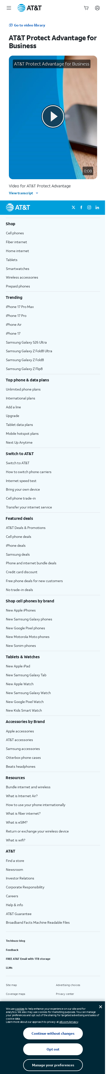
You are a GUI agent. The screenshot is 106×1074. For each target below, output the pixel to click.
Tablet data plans (19, 424)
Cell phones (15, 233)
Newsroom (14, 869)
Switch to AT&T (17, 462)
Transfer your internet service (29, 507)
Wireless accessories (22, 277)
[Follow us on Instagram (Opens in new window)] (89, 208)
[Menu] (9, 8)
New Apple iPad (18, 666)
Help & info (14, 904)
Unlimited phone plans (23, 389)
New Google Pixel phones (25, 628)
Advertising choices (68, 985)
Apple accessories (20, 731)
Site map (11, 985)
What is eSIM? (16, 822)
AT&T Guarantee (19, 913)
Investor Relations (20, 878)
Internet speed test (21, 480)
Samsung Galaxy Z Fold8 (25, 359)
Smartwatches (17, 268)
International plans (20, 398)
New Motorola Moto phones (28, 636)
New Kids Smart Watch (24, 710)
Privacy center (65, 994)
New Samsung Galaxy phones (29, 619)
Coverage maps (15, 994)
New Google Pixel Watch (25, 701)
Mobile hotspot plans (22, 433)
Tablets (12, 259)
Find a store (15, 860)
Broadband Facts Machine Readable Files (38, 922)
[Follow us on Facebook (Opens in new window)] (81, 208)
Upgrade (12, 415)
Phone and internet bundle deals (31, 563)
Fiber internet (16, 242)
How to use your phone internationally (35, 804)
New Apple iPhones (21, 610)
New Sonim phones (21, 645)
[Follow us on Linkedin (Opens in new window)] (97, 208)
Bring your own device (23, 489)
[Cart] (86, 7)
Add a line (13, 407)
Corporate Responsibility (25, 887)
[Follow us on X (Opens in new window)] (73, 208)
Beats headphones (20, 766)
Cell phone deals (18, 536)
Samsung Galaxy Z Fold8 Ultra (29, 351)
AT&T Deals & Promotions (26, 527)
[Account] (97, 8)
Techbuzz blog (15, 940)
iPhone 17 (13, 333)
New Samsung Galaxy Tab (26, 675)
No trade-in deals (19, 589)
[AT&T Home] (30, 8)
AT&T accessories (19, 739)
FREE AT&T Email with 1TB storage (28, 959)
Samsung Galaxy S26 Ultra (26, 342)
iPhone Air (13, 324)
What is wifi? (15, 840)
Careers (12, 896)
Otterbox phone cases (23, 757)
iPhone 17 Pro (16, 315)
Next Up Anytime (19, 442)
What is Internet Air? (21, 795)
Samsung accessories (23, 748)
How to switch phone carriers (29, 471)
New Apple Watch (20, 683)
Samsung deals (18, 554)
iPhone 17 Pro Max (20, 306)
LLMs (9, 967)
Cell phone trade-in (21, 498)
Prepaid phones (18, 286)
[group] (53, 223)
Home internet (17, 250)
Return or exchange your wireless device (37, 831)
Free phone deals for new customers (34, 580)
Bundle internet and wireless (28, 787)
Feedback (12, 950)
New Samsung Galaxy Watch (28, 692)
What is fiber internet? (23, 813)
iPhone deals (16, 545)
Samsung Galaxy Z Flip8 (24, 368)
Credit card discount (21, 572)
